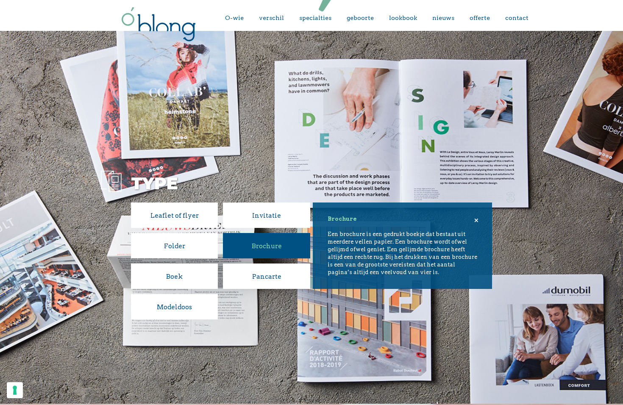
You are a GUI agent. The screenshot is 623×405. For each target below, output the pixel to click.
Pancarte (266, 276)
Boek (174, 276)
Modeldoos (174, 307)
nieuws (443, 17)
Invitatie (266, 215)
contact (516, 17)
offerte (480, 17)
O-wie (234, 17)
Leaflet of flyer (174, 215)
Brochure (267, 246)
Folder (174, 246)
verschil (271, 17)
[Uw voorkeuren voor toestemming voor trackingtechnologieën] (15, 390)
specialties (315, 17)
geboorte (360, 17)
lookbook (403, 17)
